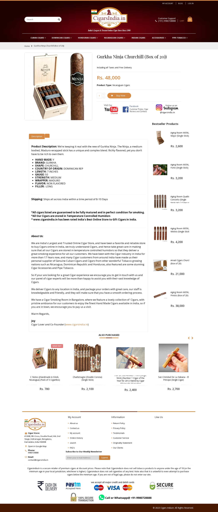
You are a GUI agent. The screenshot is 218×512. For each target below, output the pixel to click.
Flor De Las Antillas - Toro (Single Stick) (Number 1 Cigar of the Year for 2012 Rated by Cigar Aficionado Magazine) (130, 379)
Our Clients (118, 447)
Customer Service (121, 438)
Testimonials (119, 433)
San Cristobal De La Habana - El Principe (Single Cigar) (173, 378)
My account (75, 433)
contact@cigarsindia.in (38, 460)
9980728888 (33, 452)
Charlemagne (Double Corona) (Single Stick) (87, 378)
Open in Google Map (37, 446)
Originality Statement (122, 442)
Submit (104, 457)
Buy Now (120, 95)
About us (74, 423)
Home (27, 46)
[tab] (47, 135)
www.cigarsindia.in (76, 324)
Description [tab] (36, 136)
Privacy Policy (119, 428)
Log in (191, 3)
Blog (180, 3)
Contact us (74, 428)
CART (182, 21)
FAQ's (72, 447)
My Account (167, 3)
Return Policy (119, 423)
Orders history (76, 438)
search (73, 442)
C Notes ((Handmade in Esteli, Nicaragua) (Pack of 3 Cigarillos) (44, 378)
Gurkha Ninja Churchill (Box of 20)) (132, 57)
